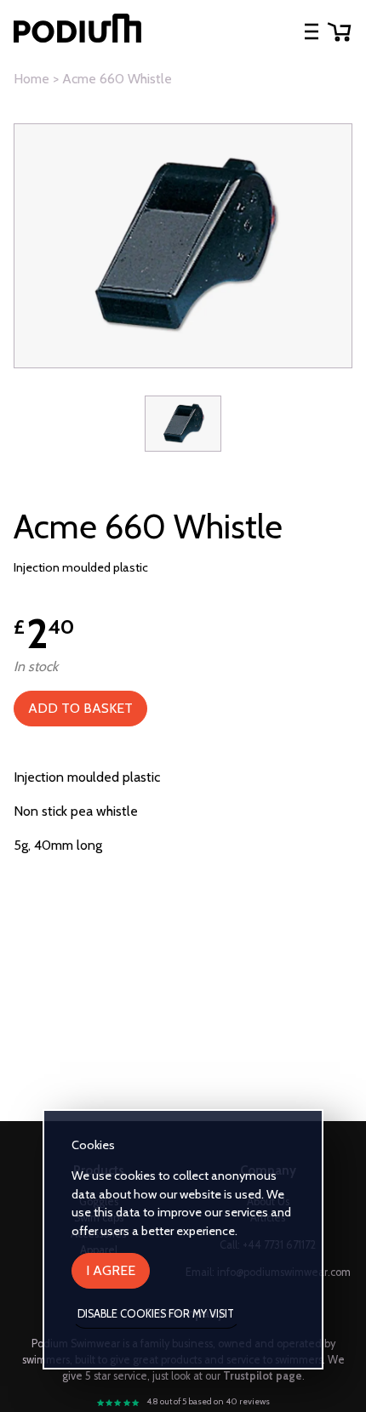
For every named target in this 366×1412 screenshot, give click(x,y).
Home (31, 79)
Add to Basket (80, 708)
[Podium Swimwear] (77, 31)
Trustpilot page (262, 1375)
